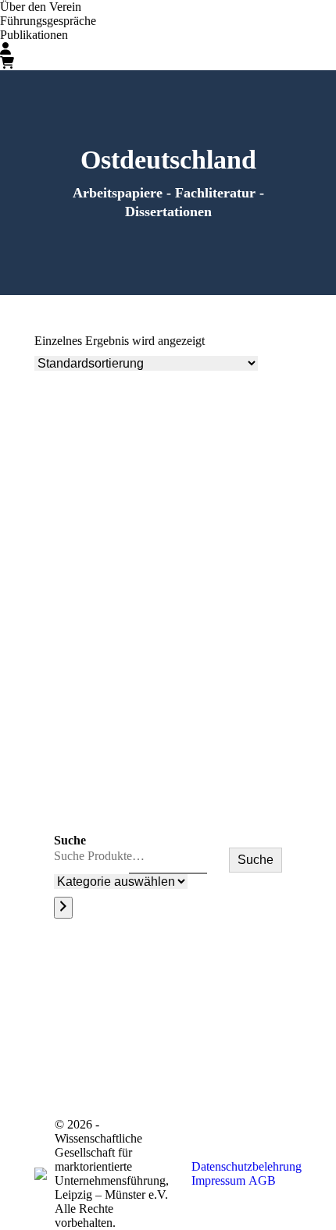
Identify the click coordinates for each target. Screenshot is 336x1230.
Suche (70, 840)
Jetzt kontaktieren (271, 1059)
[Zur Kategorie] (63, 908)
